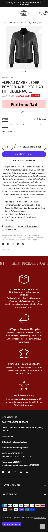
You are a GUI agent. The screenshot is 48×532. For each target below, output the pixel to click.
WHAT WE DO (9, 494)
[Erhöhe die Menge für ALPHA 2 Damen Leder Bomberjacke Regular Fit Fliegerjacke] (11, 147)
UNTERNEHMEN (11, 485)
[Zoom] (40, 31)
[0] (44, 13)
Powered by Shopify (40, 518)
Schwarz (5, 137)
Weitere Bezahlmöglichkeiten (24, 160)
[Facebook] (3, 244)
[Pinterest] (13, 244)
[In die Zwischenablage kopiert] (23, 244)
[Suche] (40, 13)
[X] (8, 244)
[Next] (28, 71)
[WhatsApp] (18, 244)
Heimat (4, 23)
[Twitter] (11, 472)
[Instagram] (17, 472)
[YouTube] (23, 472)
